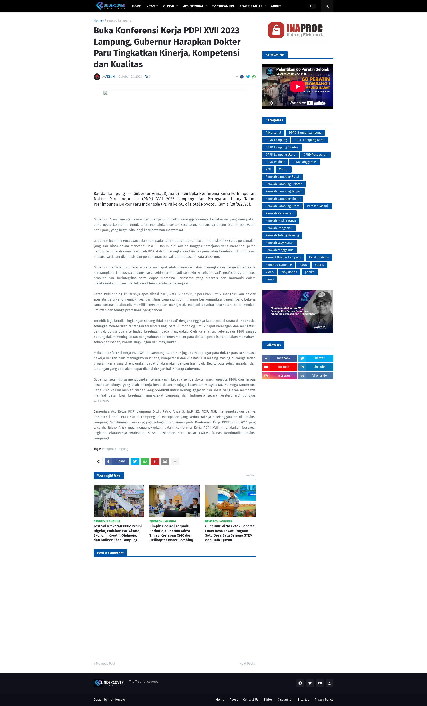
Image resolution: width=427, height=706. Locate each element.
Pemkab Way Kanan (280, 243)
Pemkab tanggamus (279, 250)
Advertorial (273, 133)
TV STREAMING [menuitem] (223, 6)
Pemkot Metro (319, 257)
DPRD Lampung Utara (281, 155)
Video (270, 272)
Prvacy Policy (324, 700)
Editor (268, 700)
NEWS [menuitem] (150, 6)
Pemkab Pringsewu (279, 228)
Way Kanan (289, 272)
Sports (319, 265)
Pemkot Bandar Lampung (283, 257)
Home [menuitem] (136, 6)
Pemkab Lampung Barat (282, 177)
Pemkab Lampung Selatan (284, 184)
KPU (268, 169)
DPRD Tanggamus (304, 162)
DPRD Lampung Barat (310, 140)
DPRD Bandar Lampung (305, 133)
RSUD (303, 265)
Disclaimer (284, 700)
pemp (270, 279)
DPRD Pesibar (275, 162)
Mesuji (283, 169)
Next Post (246, 664)
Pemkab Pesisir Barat (281, 221)
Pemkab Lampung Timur (283, 199)
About (234, 700)
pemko (309, 272)
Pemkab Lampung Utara (282, 206)
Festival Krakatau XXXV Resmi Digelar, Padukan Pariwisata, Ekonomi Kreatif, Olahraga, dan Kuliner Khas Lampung (118, 533)
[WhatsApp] (254, 76)
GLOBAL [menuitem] (169, 6)
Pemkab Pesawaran (279, 213)
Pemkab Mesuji (318, 206)
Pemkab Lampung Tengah (284, 191)
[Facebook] (242, 76)
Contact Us (250, 700)
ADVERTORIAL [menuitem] (193, 6)
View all (251, 475)
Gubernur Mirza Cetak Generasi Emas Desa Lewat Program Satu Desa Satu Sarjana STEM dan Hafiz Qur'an (230, 533)
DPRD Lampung (276, 140)
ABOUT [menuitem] (276, 6)
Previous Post (105, 664)
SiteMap (303, 700)
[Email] (165, 461)
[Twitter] (248, 76)
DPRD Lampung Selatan (282, 147)
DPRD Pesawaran (315, 155)
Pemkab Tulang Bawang (282, 235)
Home (98, 20)
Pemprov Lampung (118, 20)
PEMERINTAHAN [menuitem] (251, 6)
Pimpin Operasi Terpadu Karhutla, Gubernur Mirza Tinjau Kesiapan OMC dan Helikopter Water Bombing (171, 533)
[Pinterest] (155, 461)
